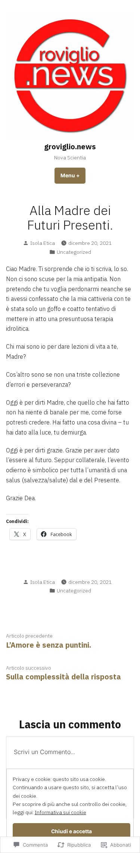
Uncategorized (74, 252)
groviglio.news (70, 146)
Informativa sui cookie (60, 812)
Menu (72, 175)
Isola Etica (42, 243)
